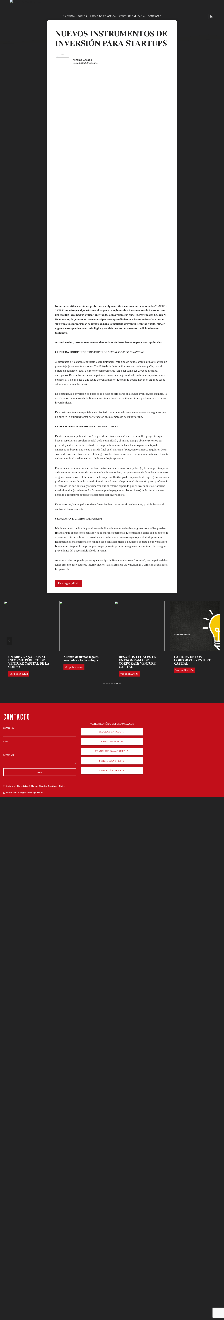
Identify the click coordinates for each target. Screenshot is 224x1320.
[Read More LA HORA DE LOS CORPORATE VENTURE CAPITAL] (140, 626)
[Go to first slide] (214, 641)
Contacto (154, 16)
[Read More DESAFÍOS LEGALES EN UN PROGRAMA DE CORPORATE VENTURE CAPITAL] (84, 626)
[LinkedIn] (211, 16)
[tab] (104, 683)
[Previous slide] (9, 641)
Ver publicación (19, 667)
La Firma (69, 16)
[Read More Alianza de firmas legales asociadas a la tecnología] (29, 626)
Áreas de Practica (103, 16)
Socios (82, 16)
